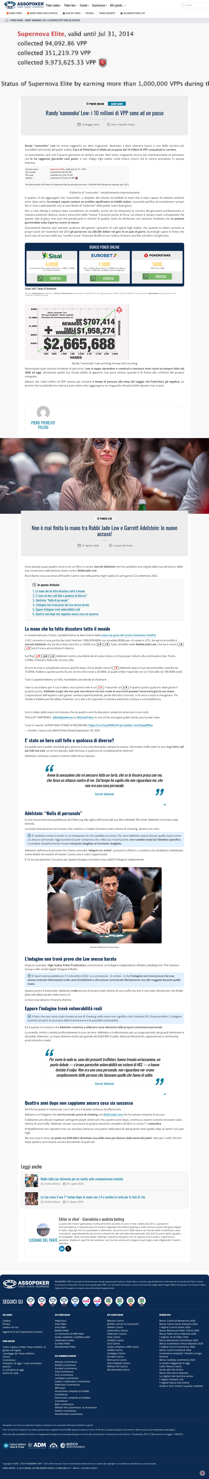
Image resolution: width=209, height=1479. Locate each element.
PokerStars (60, 1320)
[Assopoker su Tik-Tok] (53, 1301)
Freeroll (89, 13)
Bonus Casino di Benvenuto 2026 (177, 1320)
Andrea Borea (52, 1183)
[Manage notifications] (202, 1473)
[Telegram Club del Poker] (86, 1301)
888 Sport (60, 1387)
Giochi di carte (10, 1373)
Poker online (53, 5)
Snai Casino (113, 1343)
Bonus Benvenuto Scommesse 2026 (178, 1340)
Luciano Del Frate (123, 545)
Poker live (69, 5)
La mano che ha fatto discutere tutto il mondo (59, 591)
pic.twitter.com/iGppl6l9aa (136, 725)
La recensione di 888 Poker (69, 1333)
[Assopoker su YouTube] (42, 1301)
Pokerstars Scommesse (67, 1384)
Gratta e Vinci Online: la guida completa (181, 1385)
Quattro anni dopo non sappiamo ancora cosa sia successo (65, 614)
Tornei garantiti (107, 13)
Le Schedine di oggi (13, 1369)
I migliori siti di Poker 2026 (173, 1337)
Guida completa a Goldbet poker (72, 1337)
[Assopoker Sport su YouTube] (130, 1301)
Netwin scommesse (65, 1410)
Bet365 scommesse (65, 1365)
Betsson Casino (115, 1320)
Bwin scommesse (64, 1404)
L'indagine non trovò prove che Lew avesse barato (61, 605)
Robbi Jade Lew (113, 1114)
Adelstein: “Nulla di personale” (51, 600)
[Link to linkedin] (62, 1249)
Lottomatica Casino (117, 1330)
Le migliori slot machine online (176, 1376)
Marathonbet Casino (118, 1369)
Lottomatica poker (64, 1340)
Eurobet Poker (62, 1343)
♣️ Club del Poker (71, 13)
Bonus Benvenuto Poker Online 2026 (179, 1330)
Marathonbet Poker (65, 1346)
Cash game (117, 103)
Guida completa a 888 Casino (123, 1346)
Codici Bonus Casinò (170, 1366)
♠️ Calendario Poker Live (132, 13)
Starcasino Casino (117, 1359)
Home (6, 20)
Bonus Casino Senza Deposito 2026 (178, 1323)
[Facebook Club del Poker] (97, 1301)
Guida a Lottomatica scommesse (72, 1381)
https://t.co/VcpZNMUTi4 (103, 725)
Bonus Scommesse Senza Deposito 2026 (181, 1343)
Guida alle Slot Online (171, 1369)
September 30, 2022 (88, 730)
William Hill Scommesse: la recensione (76, 1407)
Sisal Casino (113, 1337)
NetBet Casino (115, 1350)
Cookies (7, 1320)
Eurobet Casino (115, 1356)
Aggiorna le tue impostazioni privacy (22, 1331)
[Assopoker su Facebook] (75, 1301)
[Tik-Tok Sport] (142, 1301)
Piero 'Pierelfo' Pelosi (123, 124)
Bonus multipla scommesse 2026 (177, 1359)
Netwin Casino (115, 1327)
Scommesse (98, 5)
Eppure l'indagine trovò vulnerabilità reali (56, 609)
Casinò (83, 5)
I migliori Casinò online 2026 (174, 1327)
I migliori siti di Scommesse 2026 (177, 1346)
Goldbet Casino (115, 1340)
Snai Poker (60, 1327)
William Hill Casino (117, 1366)
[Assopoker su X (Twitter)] (64, 1301)
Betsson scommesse (66, 1361)
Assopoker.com (63, 1281)
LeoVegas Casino (116, 1353)
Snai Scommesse (64, 1374)
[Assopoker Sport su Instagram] (108, 1301)
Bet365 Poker (62, 1330)
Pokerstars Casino (117, 1333)
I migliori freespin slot (171, 1379)
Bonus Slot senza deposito (173, 1372)
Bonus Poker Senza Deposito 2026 (177, 1333)
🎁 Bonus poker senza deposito (42, 13)
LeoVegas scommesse (66, 1378)
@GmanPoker (85, 717)
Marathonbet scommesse (69, 1414)
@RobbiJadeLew (63, 717)
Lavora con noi (10, 1327)
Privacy (6, 1323)
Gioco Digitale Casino (118, 1363)
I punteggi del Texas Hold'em (18, 1353)
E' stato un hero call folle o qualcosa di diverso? (60, 595)
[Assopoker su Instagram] (30, 1301)
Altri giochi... (117, 5)
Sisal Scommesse (64, 1371)
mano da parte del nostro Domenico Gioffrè (128, 635)
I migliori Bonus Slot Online (174, 1382)
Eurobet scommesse (66, 1368)
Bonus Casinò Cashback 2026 (175, 1350)
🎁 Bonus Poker (14, 13)
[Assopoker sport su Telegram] (119, 1301)
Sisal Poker (61, 1323)
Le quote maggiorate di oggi (174, 1363)
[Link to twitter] (68, 1249)
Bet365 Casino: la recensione (123, 1323)
